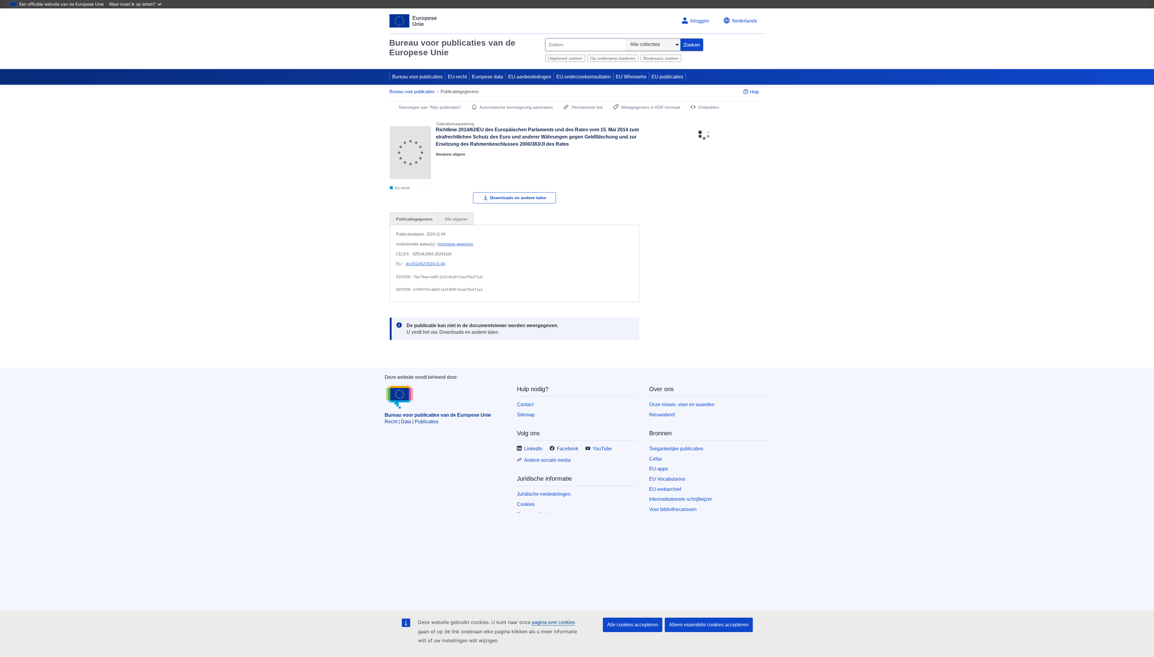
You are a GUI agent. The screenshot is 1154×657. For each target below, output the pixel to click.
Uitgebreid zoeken (565, 58)
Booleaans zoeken (661, 58)
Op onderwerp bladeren (613, 58)
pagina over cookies (553, 622)
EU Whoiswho (631, 76)
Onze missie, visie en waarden (681, 404)
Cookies (526, 504)
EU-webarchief (665, 489)
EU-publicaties (667, 76)
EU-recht (457, 76)
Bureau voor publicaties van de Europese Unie (452, 47)
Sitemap (526, 414)
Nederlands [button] (744, 20)
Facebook (567, 448)
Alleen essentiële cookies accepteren (709, 624)
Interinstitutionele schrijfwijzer (680, 499)
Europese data (487, 76)
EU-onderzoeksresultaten (583, 76)
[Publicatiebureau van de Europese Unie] (413, 21)
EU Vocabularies (667, 479)
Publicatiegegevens (414, 219)
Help (754, 91)
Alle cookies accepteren (632, 624)
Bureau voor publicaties (417, 76)
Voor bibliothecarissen (673, 509)
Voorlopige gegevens (455, 244)
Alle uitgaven (456, 219)
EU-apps (658, 468)
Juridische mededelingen (544, 494)
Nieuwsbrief (662, 414)
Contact (525, 404)
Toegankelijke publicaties (676, 448)
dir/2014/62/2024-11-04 (425, 264)
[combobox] (585, 45)
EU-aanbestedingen (529, 76)
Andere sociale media (547, 460)
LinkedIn (533, 448)
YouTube (602, 448)
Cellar (655, 458)
